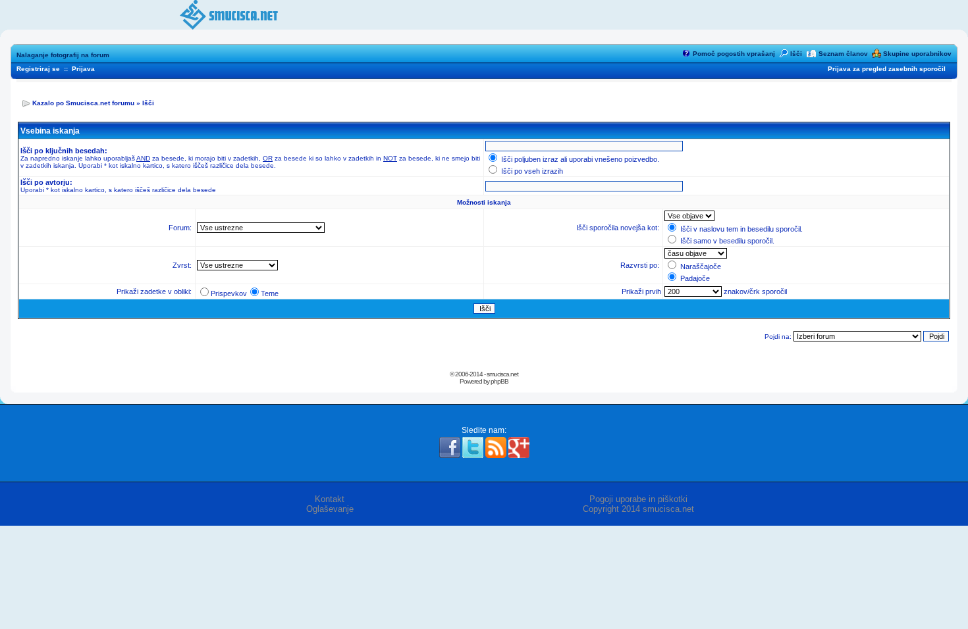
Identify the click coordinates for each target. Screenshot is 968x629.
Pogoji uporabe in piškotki (638, 499)
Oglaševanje (330, 509)
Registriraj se (38, 68)
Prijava (83, 68)
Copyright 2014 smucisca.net (638, 509)
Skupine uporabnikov (917, 53)
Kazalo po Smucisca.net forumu (83, 103)
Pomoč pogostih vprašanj (734, 53)
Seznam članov (843, 53)
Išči (796, 53)
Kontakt (329, 499)
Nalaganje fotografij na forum (62, 55)
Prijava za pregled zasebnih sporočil (887, 68)
